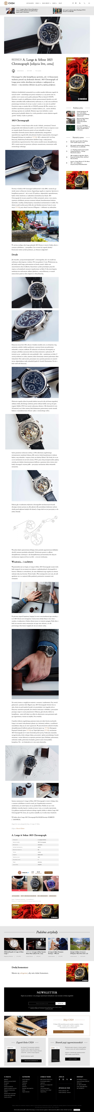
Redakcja (6, 1055)
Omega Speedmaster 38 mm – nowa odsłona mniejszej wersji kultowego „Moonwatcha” (83, 114)
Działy (37, 3)
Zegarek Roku (43, 1067)
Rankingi (24, 1060)
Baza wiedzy (45, 3)
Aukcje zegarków (26, 1055)
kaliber (50, 740)
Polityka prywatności (8, 1062)
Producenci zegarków (20, 899)
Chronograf (16, 77)
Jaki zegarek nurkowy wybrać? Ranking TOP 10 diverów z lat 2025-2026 (79, 146)
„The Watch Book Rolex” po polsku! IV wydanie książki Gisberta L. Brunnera (83, 128)
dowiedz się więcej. (68, 1109)
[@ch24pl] (19, 872)
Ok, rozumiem (76, 1109)
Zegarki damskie (25, 1067)
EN (89, 3)
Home (13, 899)
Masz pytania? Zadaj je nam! (46, 1055)
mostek (55, 408)
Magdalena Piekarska (8, 956)
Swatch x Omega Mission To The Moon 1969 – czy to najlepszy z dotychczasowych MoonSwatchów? (80, 163)
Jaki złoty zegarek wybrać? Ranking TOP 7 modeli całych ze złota (79, 141)
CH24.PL (9, 3)
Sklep (60, 3)
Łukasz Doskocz (20, 70)
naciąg (13, 735)
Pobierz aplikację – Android (64, 1068)
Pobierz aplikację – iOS (63, 1066)
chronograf (54, 135)
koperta (54, 269)
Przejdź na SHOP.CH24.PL (68, 1007)
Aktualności (30, 3)
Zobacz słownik (73, 1034)
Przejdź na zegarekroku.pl (31, 1036)
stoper (19, 712)
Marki (54, 3)
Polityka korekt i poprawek (10, 1069)
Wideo (23, 1065)
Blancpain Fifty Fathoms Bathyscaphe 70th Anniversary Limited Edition (83, 121)
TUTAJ (34, 137)
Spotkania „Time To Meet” (46, 1065)
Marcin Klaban (20, 828)
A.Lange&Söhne (29, 899)
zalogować (23, 973)
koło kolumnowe (35, 408)
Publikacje (24, 1058)
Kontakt (5, 1060)
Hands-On (24, 1062)
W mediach (6, 1058)
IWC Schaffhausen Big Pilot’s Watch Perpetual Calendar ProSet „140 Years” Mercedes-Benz (79, 157)
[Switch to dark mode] (80, 3)
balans (32, 735)
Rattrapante (53, 728)
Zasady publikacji (8, 1072)
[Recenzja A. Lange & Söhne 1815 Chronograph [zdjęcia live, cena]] (47, 35)
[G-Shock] (35, 911)
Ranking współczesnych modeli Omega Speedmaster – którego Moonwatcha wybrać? (79, 151)
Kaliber (19, 406)
